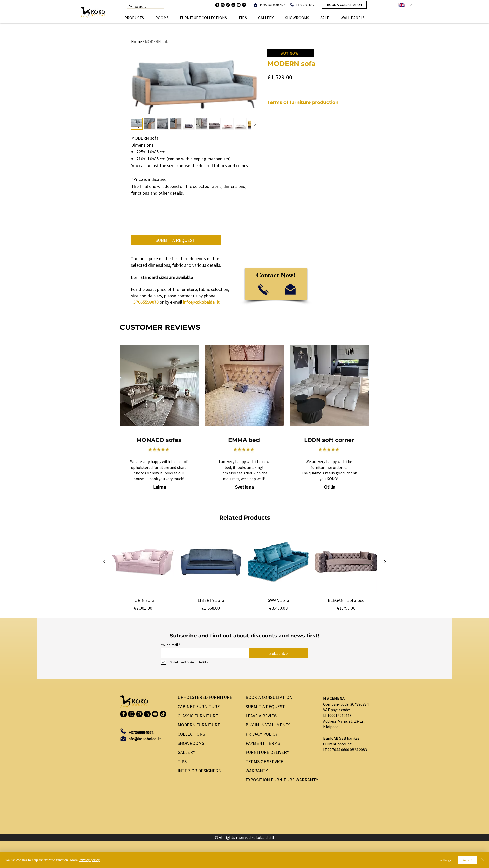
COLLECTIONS (191, 734)
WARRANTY (257, 771)
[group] (244, 571)
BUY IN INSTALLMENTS (268, 725)
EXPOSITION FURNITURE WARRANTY (280, 780)
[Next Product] (385, 561)
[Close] (483, 860)
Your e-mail (169, 645)
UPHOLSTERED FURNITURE (205, 697)
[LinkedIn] (233, 5)
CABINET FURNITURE (199, 706)
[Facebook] (217, 5)
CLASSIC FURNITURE (198, 716)
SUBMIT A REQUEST (265, 706)
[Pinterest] (228, 5)
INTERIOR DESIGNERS (199, 771)
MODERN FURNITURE (199, 725)
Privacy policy (89, 859)
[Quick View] (143, 561)
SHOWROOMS (191, 743)
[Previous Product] (104, 561)
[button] (134, 17)
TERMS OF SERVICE (264, 761)
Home (136, 41)
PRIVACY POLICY (261, 734)
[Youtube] (239, 5)
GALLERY (186, 752)
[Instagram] (223, 5)
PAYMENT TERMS (263, 743)
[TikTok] (244, 5)
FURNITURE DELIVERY (267, 752)
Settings (445, 860)
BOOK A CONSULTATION (269, 697)
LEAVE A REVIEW (261, 716)
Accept (467, 860)
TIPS (182, 761)
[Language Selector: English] (405, 4)
